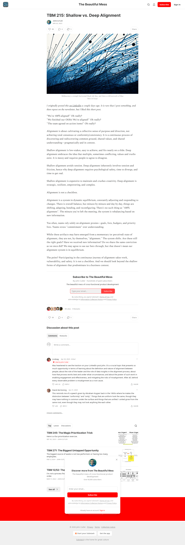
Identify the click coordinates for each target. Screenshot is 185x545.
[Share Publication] (154, 4)
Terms (97, 527)
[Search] (148, 4)
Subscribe (164, 4)
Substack (80, 539)
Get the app (105, 533)
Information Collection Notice (92, 503)
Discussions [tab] (66, 426)
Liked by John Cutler (61, 362)
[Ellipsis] (137, 359)
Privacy (90, 527)
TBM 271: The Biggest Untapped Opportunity (73, 450)
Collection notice (108, 527)
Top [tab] (49, 426)
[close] (117, 460)
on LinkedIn (75, 106)
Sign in (177, 4)
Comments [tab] (52, 336)
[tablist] (57, 335)
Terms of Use (104, 501)
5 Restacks (76, 309)
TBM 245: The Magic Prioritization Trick (70, 432)
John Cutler (58, 21)
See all (52, 489)
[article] (92, 438)
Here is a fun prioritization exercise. (62, 436)
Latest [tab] (56, 426)
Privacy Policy (111, 503)
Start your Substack (86, 533)
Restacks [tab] (63, 336)
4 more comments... (55, 413)
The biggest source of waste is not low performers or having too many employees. (77, 455)
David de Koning (59, 390)
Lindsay (55, 359)
